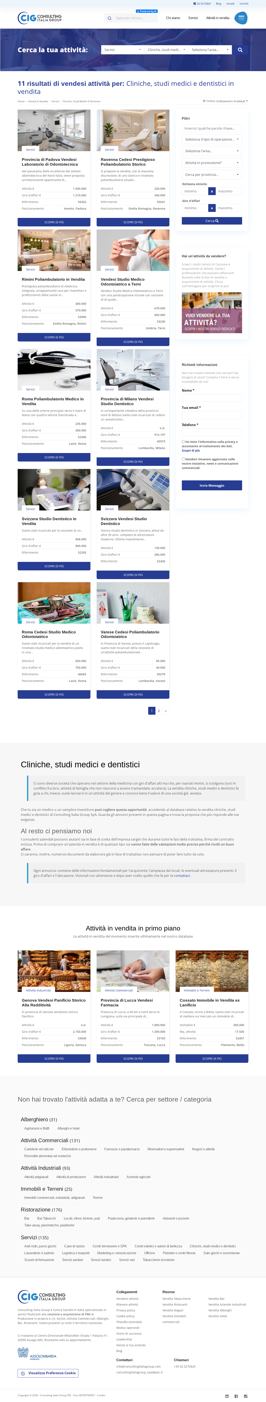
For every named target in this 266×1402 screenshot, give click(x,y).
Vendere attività (127, 1299)
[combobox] (131, 18)
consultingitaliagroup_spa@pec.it (139, 1372)
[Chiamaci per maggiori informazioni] (246, 1396)
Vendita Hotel (217, 1316)
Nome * (188, 390)
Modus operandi (127, 1328)
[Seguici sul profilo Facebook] (237, 1396)
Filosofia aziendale (129, 1322)
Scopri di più (191, 450)
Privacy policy (125, 1310)
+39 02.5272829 (185, 1366)
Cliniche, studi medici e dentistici (82, 101)
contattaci (182, 875)
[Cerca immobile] (240, 50)
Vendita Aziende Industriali (227, 1304)
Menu (241, 18)
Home (21, 101)
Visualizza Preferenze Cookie (52, 1373)
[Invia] (109, 17)
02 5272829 (203, 3)
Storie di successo (128, 1333)
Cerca (210, 221)
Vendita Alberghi (220, 1310)
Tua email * (191, 407)
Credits (101, 1395)
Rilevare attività (127, 1304)
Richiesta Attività (194, 184)
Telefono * (190, 425)
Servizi (193, 18)
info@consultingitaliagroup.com (138, 1366)
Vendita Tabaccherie (177, 1299)
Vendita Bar (216, 1299)
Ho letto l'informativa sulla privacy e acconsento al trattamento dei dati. (210, 446)
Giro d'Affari (191, 201)
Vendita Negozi (173, 1310)
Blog (218, 3)
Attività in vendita (217, 18)
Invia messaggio (212, 485)
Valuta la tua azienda (131, 1345)
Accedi (230, 3)
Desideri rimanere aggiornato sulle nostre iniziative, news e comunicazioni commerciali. (210, 463)
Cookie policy (125, 1316)
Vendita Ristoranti (175, 1304)
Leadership (124, 1339)
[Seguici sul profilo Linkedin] (227, 1396)
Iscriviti (244, 3)
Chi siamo (173, 18)
